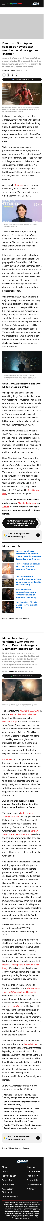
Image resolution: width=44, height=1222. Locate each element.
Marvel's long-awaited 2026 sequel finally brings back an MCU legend (21, 1096)
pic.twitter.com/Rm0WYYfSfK (16, 928)
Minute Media (14, 1202)
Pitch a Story (32, 1176)
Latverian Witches (15, 1006)
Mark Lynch (10, 71)
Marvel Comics (31, 1044)
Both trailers (8, 759)
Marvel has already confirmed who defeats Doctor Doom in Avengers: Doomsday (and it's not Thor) (21, 1118)
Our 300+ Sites (33, 1171)
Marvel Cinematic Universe (19, 618)
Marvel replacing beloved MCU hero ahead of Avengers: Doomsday (21, 1110)
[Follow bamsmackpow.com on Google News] (38, 535)
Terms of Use (33, 1180)
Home (4, 618)
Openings (31, 1167)
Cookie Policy (8, 1184)
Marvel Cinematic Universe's (23, 714)
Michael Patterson (13, 671)
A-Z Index (31, 1189)
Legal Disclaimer (34, 1184)
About (5, 1167)
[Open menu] (3, 3)
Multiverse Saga (9, 721)
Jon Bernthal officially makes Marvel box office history (22, 1103)
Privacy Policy (8, 1180)
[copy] (16, 75)
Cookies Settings (10, 1196)
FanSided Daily (9, 1176)
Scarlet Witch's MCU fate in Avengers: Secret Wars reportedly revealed (23, 1126)
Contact (5, 1171)
